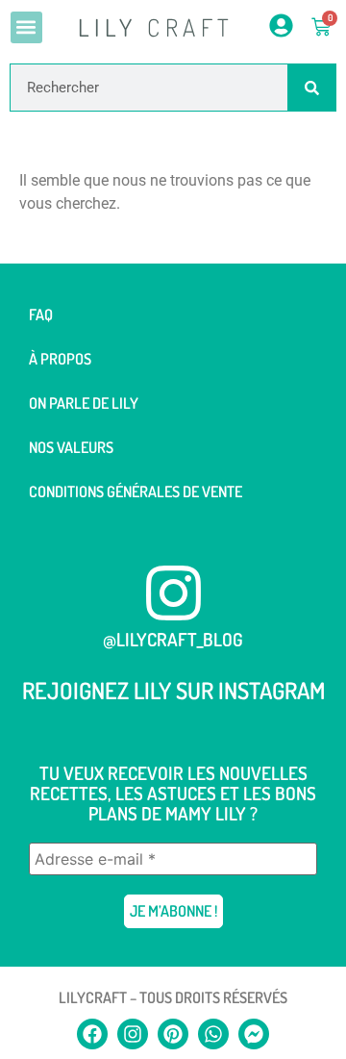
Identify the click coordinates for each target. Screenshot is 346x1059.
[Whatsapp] (213, 1034)
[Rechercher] (311, 87)
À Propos (60, 358)
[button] (26, 27)
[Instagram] (132, 1034)
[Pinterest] (173, 1034)
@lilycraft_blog (173, 639)
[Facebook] (92, 1034)
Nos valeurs (71, 447)
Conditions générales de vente (135, 491)
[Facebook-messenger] (253, 1034)
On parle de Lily (83, 403)
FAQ (41, 314)
